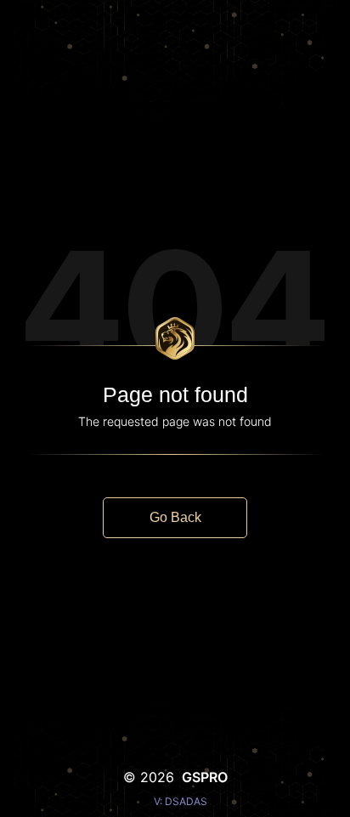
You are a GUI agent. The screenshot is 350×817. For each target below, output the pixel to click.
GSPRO (205, 777)
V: (180, 801)
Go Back (175, 517)
